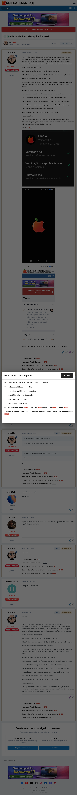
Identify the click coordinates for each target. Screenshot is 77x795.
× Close (67, 376)
